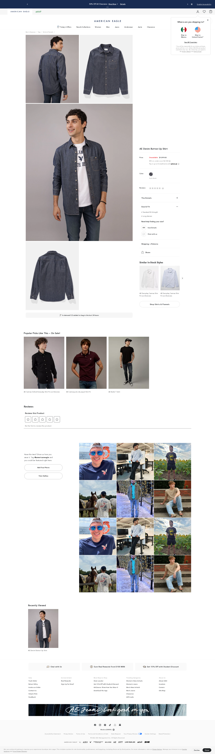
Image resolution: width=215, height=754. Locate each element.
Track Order (32, 681)
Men (108, 27)
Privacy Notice (157, 749)
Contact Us (32, 690)
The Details (146, 198)
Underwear (128, 27)
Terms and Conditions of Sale (98, 734)
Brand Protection (164, 734)
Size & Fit (145, 206)
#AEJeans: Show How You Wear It (106, 687)
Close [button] (207, 750)
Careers (161, 687)
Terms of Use (197, 51)
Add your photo (43, 467)
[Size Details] (143, 227)
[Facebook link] (95, 725)
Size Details (152, 228)
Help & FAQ (32, 694)
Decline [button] (197, 750)
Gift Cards (130, 697)
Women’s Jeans (131, 684)
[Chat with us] (143, 233)
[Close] (207, 20)
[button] (183, 32)
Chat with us (152, 234)
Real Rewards (66, 681)
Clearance (151, 27)
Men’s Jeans (130, 690)
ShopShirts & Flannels (160, 304)
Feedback (32, 697)
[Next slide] (187, 4)
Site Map (162, 690)
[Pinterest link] (105, 725)
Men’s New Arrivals (133, 687)
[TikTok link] (110, 725)
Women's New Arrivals (134, 681)
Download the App (101, 690)
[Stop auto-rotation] (191, 4)
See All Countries (190, 42)
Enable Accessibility (204, 4)
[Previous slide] (27, 4)
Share (147, 252)
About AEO (163, 681)
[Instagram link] (100, 725)
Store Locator (98, 681)
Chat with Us (56, 666)
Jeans (117, 27)
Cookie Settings (150, 734)
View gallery (43, 476)
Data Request (116, 734)
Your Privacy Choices (20, 751)
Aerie (140, 27)
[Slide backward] (182, 278)
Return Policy (33, 684)
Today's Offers (65, 27)
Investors (162, 684)
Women (98, 27)
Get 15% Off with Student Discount (106, 684)
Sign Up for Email (67, 684)
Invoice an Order (34, 687)
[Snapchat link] (115, 725)
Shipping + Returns (149, 244)
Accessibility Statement (53, 734)
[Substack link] (120, 725)
